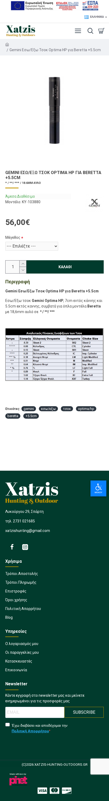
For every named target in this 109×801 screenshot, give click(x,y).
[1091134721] (12, 547)
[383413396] (42, 790)
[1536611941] (25, 547)
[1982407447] (54, 790)
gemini (29, 409)
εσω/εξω (48, 409)
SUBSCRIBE (84, 712)
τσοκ (67, 409)
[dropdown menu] (89, 31)
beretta (12, 416)
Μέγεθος (12, 237)
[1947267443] (66, 790)
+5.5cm (31, 416)
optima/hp (86, 409)
